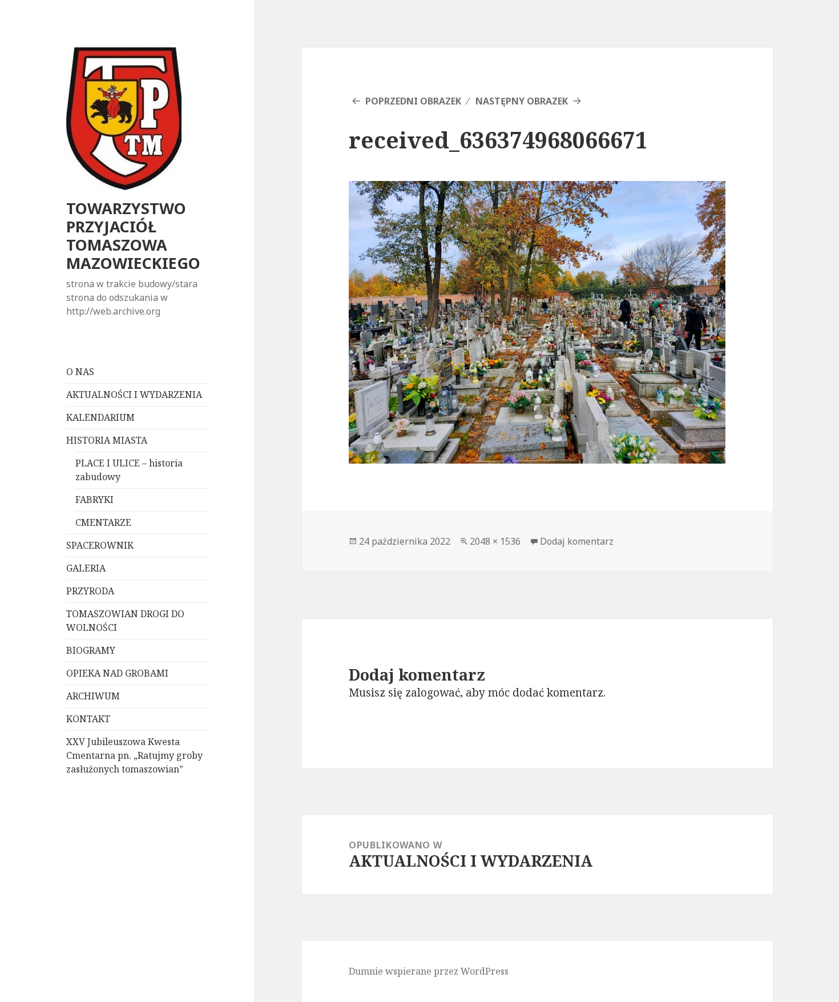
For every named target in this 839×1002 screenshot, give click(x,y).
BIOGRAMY (90, 650)
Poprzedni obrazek (413, 101)
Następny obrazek (521, 101)
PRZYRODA (90, 591)
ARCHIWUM (93, 696)
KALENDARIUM (100, 417)
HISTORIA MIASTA (106, 440)
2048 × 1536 (495, 541)
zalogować (432, 692)
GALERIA (86, 568)
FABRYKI (94, 499)
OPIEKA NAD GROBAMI (117, 673)
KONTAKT (88, 719)
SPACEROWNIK (100, 545)
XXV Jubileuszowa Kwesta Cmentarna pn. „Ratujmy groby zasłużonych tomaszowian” (134, 755)
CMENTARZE (103, 522)
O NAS (80, 371)
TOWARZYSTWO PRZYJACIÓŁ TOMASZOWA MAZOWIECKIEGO (133, 235)
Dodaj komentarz (577, 541)
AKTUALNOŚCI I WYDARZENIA (134, 394)
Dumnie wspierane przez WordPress (429, 971)
